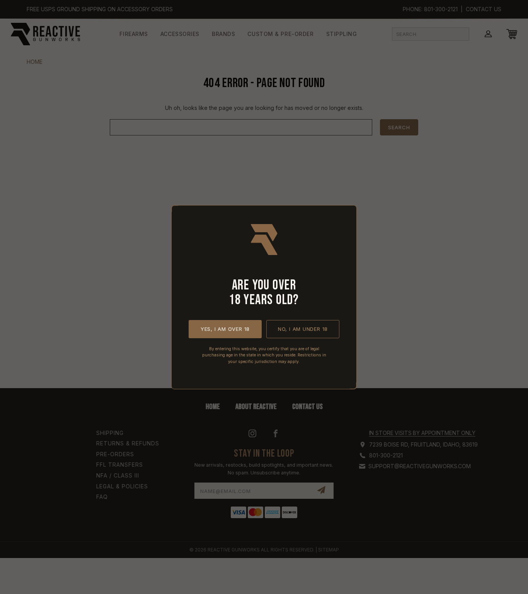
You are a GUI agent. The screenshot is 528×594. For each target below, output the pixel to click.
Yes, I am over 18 (225, 328)
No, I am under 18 (303, 328)
